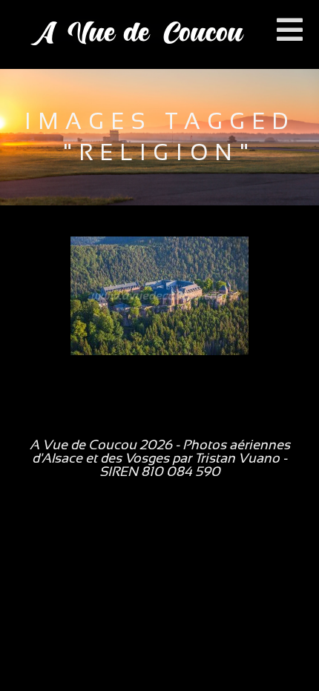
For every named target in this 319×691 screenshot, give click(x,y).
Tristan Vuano (237, 458)
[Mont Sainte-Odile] (159, 296)
